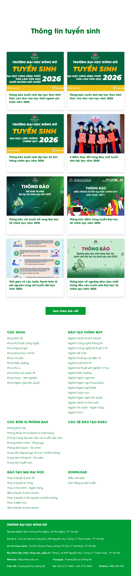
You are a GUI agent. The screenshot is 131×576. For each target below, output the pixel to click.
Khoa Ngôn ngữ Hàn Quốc (23, 382)
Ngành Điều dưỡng (80, 372)
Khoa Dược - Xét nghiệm (22, 377)
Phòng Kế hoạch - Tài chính (24, 447)
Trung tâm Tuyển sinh (19, 462)
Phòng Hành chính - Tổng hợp (25, 442)
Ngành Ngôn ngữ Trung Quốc (86, 382)
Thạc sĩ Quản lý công (20, 482)
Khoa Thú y (13, 367)
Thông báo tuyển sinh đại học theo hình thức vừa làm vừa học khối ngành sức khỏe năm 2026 (35, 98)
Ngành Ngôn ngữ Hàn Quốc (85, 397)
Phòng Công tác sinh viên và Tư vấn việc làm (34, 437)
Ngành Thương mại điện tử (84, 357)
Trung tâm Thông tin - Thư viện (25, 457)
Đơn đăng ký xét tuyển (82, 482)
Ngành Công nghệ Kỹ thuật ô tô (88, 348)
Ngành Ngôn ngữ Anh (81, 377)
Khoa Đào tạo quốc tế (21, 372)
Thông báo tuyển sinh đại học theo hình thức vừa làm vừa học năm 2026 (95, 96)
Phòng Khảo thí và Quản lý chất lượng (30, 432)
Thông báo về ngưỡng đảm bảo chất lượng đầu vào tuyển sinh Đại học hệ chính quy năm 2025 (94, 285)
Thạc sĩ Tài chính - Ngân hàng (25, 487)
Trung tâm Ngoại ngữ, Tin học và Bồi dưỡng (33, 452)
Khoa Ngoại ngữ (17, 348)
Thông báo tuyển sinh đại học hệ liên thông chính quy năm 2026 (33, 158)
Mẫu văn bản (76, 477)
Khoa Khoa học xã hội (20, 353)
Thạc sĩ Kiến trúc (17, 502)
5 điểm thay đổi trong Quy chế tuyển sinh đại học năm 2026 (94, 158)
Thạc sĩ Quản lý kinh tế (20, 477)
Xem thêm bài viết (65, 311)
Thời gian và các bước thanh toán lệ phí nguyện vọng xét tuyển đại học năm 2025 (33, 285)
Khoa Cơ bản (15, 357)
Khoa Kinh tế (15, 338)
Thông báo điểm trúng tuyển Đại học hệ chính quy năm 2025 (94, 221)
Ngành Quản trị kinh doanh (84, 338)
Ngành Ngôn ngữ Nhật (82, 387)
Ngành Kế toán (77, 353)
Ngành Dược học (79, 392)
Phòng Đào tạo (16, 427)
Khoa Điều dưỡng (18, 362)
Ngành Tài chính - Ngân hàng (86, 407)
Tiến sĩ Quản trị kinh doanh (23, 492)
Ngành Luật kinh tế (79, 362)
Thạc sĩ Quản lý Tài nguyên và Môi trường (32, 497)
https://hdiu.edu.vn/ (28, 559)
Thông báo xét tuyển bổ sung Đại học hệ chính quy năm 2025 (34, 221)
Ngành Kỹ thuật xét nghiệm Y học (89, 367)
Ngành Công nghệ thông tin (85, 343)
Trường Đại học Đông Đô (78, 559)
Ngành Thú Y (75, 412)
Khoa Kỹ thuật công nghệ (23, 343)
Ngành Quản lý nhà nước (83, 402)
